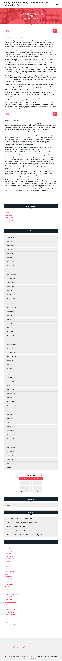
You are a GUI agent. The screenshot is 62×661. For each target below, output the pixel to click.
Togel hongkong (16, 647)
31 (37, 491)
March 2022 (10, 430)
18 (41, 486)
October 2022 (11, 402)
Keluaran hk (8, 548)
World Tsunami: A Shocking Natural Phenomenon (21, 518)
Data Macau (8, 561)
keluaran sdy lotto (10, 625)
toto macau (8, 576)
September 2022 (11, 406)
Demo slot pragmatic (11, 551)
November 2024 (11, 299)
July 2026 (9, 241)
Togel (23, 647)
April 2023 (10, 377)
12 (21, 486)
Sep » (41, 475)
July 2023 (9, 365)
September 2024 (11, 307)
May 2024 (9, 323)
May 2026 (9, 249)
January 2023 (10, 389)
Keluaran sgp (9, 220)
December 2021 (11, 443)
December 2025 (11, 270)
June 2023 (10, 369)
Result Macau (9, 223)
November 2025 (11, 274)
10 (37, 484)
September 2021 (11, 455)
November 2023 (11, 348)
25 (41, 489)
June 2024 (10, 319)
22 (31, 489)
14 (27, 486)
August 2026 (10, 237)
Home (25, 18)
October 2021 (11, 451)
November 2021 (11, 447)
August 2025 (10, 286)
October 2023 (11, 352)
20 (24, 489)
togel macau (8, 622)
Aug (55, 31)
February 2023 (11, 385)
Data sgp (7, 212)
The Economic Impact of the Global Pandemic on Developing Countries (26, 535)
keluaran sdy (9, 217)
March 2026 (10, 257)
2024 (29, 18)
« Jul (37, 475)
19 (21, 489)
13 (24, 486)
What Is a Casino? (12, 121)
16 (34, 486)
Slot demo (8, 553)
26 (21, 491)
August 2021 (10, 459)
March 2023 (10, 381)
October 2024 (11, 303)
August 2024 (10, 311)
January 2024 (10, 340)
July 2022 (9, 414)
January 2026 (10, 266)
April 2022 (10, 426)
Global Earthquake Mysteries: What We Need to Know (22, 522)
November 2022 (11, 397)
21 (27, 489)
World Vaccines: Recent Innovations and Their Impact (22, 531)
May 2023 (9, 373)
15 (31, 486)
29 (31, 491)
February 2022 (11, 435)
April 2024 (10, 327)
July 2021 (9, 463)
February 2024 (11, 336)
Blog (8, 35)
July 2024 (9, 315)
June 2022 (10, 418)
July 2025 (9, 290)
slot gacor (8, 558)
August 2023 (10, 360)
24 (37, 489)
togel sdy (7, 617)
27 (24, 491)
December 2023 (11, 344)
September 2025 (11, 282)
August (34, 18)
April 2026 (10, 253)
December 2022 (11, 393)
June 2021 (9, 467)
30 (34, 491)
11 (41, 484)
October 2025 (11, 278)
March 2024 (10, 332)
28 (27, 491)
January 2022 (10, 439)
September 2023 (11, 356)
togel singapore (9, 556)
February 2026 (11, 262)
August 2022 (10, 410)
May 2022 (9, 422)
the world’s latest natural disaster (16, 526)
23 (34, 489)
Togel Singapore (9, 215)
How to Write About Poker (15, 38)
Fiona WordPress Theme (31, 658)
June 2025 (10, 294)
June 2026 (10, 245)
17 (37, 486)
